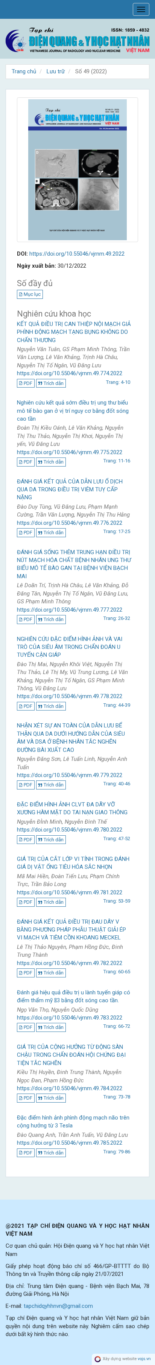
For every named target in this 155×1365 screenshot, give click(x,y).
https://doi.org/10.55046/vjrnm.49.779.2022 (69, 775)
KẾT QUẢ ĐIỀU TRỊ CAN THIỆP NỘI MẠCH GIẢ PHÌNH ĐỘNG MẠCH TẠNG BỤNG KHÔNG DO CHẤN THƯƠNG (74, 332)
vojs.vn (144, 1359)
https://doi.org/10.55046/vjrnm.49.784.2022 (69, 1088)
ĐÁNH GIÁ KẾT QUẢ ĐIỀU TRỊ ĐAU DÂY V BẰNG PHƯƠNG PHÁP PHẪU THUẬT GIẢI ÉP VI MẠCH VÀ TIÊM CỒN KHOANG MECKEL (71, 929)
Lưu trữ (56, 71)
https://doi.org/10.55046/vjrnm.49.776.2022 (69, 523)
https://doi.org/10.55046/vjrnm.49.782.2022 (69, 963)
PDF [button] (28, 383)
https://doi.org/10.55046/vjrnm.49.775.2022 (69, 452)
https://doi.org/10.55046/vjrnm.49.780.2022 (69, 829)
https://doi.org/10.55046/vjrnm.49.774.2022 (69, 373)
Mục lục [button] (32, 294)
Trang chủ (24, 71)
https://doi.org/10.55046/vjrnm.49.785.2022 (69, 1142)
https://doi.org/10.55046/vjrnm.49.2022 (77, 253)
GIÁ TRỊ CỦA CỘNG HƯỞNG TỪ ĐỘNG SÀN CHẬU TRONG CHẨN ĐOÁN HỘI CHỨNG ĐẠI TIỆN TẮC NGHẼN (71, 1055)
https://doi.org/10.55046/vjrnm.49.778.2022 (69, 696)
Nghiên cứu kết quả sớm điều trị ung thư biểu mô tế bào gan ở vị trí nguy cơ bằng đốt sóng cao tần (73, 410)
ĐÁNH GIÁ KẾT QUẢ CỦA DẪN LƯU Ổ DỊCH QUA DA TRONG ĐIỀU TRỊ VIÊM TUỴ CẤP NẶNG (70, 489)
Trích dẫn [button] (54, 383)
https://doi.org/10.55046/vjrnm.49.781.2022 (69, 892)
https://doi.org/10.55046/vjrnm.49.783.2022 (69, 1017)
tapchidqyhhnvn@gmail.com (58, 1306)
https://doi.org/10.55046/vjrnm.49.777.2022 (69, 609)
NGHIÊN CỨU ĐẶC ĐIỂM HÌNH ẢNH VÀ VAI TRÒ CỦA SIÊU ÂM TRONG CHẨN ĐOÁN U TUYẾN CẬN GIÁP (69, 647)
